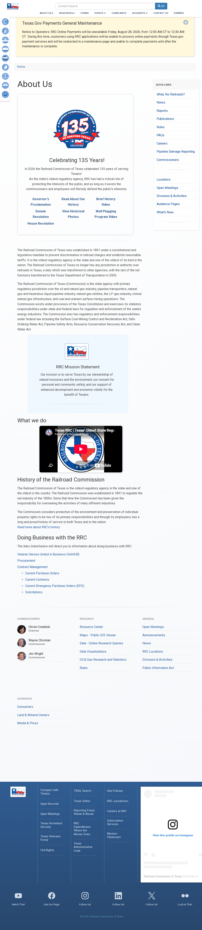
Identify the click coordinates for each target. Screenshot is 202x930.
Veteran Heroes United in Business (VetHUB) (48, 554)
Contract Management (32, 567)
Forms (85, 13)
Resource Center (91, 627)
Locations (163, 179)
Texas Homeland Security (51, 825)
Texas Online (82, 801)
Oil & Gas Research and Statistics (103, 659)
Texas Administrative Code (83, 847)
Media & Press (27, 723)
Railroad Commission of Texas (163, 876)
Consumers (25, 707)
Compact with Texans (49, 791)
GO (162, 6)
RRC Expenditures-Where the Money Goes (82, 829)
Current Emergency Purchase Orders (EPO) (54, 586)
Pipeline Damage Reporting (176, 151)
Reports (162, 111)
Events (99, 13)
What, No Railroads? (171, 94)
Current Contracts (37, 579)
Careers (162, 143)
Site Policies (115, 791)
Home (21, 66)
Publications (165, 119)
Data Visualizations (93, 651)
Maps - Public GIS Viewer (98, 635)
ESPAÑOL (179, 13)
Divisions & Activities (172, 196)
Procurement (26, 560)
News (161, 102)
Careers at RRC (117, 811)
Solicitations (33, 592)
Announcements (153, 635)
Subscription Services (115, 822)
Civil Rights (47, 850)
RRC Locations (152, 651)
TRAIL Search (82, 791)
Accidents (139, 13)
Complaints (119, 13)
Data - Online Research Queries (101, 643)
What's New (165, 212)
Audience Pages (168, 204)
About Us (45, 13)
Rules (161, 127)
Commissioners (168, 160)
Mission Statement (114, 835)
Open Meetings (167, 188)
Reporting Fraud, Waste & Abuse (84, 812)
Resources (66, 13)
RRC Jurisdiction (117, 801)
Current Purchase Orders (42, 573)
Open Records (49, 804)
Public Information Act (158, 668)
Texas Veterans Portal (50, 838)
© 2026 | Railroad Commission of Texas (101, 916)
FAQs (160, 135)
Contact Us (160, 13)
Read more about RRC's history (38, 527)
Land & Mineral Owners (33, 715)
